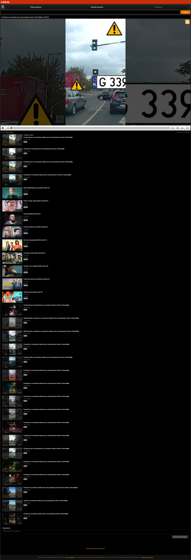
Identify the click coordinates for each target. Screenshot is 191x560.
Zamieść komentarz (180, 537)
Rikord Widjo (10, 132)
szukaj (185, 12)
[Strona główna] (5, 2)
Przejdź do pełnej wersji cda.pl (95, 548)
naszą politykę (70, 557)
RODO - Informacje (147, 557)
